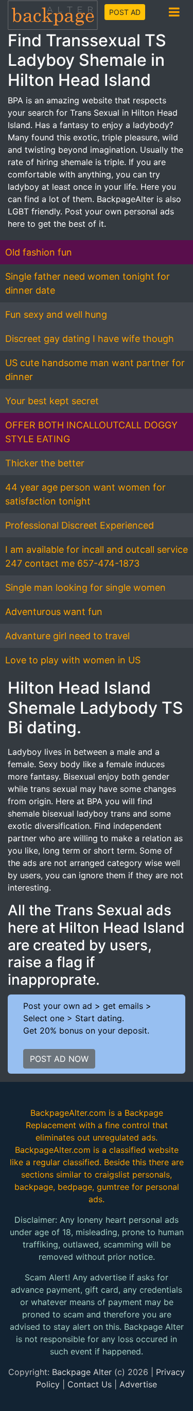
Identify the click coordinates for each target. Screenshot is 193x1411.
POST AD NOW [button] (59, 1059)
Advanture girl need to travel (67, 635)
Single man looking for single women (85, 587)
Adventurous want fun (53, 611)
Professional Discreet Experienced (79, 525)
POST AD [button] (125, 12)
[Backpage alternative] (53, 15)
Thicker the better (44, 463)
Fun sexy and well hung (56, 314)
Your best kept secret (52, 400)
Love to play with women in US (73, 660)
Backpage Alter (82, 1372)
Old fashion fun (38, 252)
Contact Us (89, 1384)
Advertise (138, 1384)
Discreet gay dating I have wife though (89, 338)
